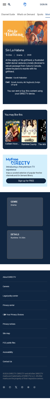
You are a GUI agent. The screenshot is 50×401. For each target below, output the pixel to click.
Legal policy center (10, 295)
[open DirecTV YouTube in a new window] (28, 387)
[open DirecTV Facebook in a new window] (10, 387)
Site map (6, 333)
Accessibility (8, 352)
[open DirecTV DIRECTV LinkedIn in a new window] (4, 387)
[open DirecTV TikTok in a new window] (34, 387)
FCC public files (9, 342)
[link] (12, 131)
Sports (40, 14)
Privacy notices (9, 324)
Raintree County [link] (29, 144)
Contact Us (7, 361)
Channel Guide (8, 14)
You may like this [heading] (13, 114)
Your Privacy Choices (15, 314)
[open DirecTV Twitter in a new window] (16, 387)
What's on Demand (26, 14)
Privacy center (8, 305)
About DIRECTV (9, 277)
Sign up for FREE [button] (26, 180)
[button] (4, 4)
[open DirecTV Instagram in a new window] (22, 387)
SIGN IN (43, 4)
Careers (6, 286)
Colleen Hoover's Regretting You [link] (20, 143)
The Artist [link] (42, 144)
